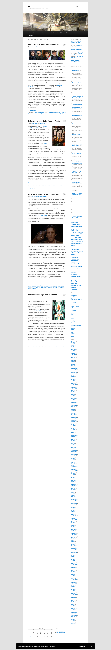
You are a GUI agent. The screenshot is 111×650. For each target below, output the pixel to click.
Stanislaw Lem (75, 282)
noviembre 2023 (74, 386)
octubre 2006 (73, 613)
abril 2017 (73, 493)
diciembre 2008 (74, 579)
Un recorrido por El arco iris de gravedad (76, 42)
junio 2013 (73, 556)
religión (50, 348)
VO (71, 335)
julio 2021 (73, 424)
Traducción (73, 333)
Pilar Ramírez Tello (56, 287)
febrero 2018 (73, 480)
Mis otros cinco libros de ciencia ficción (43, 44)
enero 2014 (73, 547)
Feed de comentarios (60, 632)
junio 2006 (73, 619)
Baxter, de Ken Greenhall (77, 115)
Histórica (72, 307)
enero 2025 (73, 367)
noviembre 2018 (74, 468)
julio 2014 (73, 538)
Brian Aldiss (73, 233)
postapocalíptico (31, 188)
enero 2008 (73, 593)
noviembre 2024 (74, 369)
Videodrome (62, 287)
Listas (72, 314)
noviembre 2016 (74, 500)
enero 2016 (73, 514)
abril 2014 (73, 543)
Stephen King (74, 283)
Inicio (30, 32)
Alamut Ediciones (74, 222)
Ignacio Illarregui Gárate (44, 296)
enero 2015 (73, 530)
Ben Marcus (51, 112)
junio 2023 (73, 393)
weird (29, 288)
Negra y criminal (74, 320)
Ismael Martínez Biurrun (42, 196)
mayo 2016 (73, 508)
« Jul (33, 638)
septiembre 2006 (74, 615)
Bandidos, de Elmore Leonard (77, 63)
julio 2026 (73, 342)
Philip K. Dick (76, 266)
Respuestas (34, 114)
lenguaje (41, 348)
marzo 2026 (73, 348)
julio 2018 (73, 473)
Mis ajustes (82, 646)
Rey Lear (36, 188)
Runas (72, 278)
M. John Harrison (74, 257)
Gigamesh (78, 243)
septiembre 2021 (74, 421)
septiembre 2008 (74, 583)
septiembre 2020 (74, 438)
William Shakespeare (42, 188)
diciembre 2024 (74, 368)
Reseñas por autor (50, 32)
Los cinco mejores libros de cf (38, 112)
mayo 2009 (73, 578)
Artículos (34, 32)
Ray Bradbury (74, 274)
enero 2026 (73, 350)
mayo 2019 (73, 459)
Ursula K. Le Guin (76, 285)
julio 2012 (73, 571)
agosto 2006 (73, 616)
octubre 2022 (73, 403)
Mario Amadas (42, 123)
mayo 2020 (73, 443)
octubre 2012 (73, 567)
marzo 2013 (73, 560)
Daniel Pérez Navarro (45, 285)
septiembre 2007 (74, 598)
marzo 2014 (73, 544)
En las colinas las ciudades (39, 286)
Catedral (59, 283)
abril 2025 (73, 363)
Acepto (90, 646)
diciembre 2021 (74, 417)
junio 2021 (73, 425)
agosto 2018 (73, 472)
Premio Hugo (74, 271)
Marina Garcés (41, 287)
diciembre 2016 (74, 499)
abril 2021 (73, 428)
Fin (31, 113)
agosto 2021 (73, 423)
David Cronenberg (52, 285)
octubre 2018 (73, 469)
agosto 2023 (73, 390)
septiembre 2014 (74, 536)
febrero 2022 (73, 414)
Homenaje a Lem (74, 309)
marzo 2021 (73, 429)
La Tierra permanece (54, 187)
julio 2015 (73, 522)
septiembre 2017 (74, 487)
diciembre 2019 (74, 450)
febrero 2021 (73, 431)
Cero (62, 283)
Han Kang (34, 113)
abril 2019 (73, 461)
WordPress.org (59, 633)
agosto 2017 (73, 488)
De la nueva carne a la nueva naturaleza (43, 194)
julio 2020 (73, 440)
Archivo (57, 32)
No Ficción (73, 321)
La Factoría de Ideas (75, 256)
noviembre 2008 (74, 581)
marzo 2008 (73, 590)
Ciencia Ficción (36, 185)
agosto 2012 (73, 570)
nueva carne (50, 287)
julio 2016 (73, 506)
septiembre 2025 (74, 356)
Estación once (41, 187)
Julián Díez (81, 251)
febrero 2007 (73, 608)
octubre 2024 (73, 371)
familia (48, 286)
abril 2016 (73, 510)
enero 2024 (73, 383)
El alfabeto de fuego (60, 285)
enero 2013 (73, 563)
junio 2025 (73, 360)
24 (30, 636)
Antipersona (50, 283)
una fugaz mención (45, 126)
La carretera (73, 254)
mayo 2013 (73, 558)
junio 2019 (73, 458)
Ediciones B (74, 239)
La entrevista (38, 113)
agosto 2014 (73, 537)
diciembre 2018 (74, 466)
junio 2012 (73, 573)
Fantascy (76, 241)
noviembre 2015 (74, 517)
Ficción (72, 305)
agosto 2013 (73, 553)
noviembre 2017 (74, 484)
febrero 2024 (73, 382)
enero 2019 (73, 465)
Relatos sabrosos (74, 330)
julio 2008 (73, 585)
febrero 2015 (73, 529)
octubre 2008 (73, 582)
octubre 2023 (73, 387)
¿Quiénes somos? (68, 32)
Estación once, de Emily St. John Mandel (44, 121)
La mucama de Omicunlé (45, 113)
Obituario (72, 322)
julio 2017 (73, 489)
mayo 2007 (73, 604)
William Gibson (74, 289)
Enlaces (61, 32)
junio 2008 (73, 586)
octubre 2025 (73, 354)
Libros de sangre (35, 287)
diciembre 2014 (74, 532)
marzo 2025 (73, 364)
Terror (37, 283)
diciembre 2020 (74, 433)
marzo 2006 (73, 623)
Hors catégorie (73, 310)
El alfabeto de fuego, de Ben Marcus (42, 294)
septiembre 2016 (74, 503)
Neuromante (73, 262)
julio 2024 (73, 375)
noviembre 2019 (74, 451)
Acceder (58, 629)
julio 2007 (73, 601)
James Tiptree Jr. (74, 251)
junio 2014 (73, 540)
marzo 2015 (73, 528)
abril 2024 (73, 379)
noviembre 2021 (74, 418)
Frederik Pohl (80, 241)
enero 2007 (73, 609)
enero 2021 (73, 432)
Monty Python (45, 348)
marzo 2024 (73, 380)
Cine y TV (73, 296)
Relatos (34, 283)
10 (30, 633)
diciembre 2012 (74, 564)
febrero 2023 (73, 398)
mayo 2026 (73, 345)
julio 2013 (73, 555)
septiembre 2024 (74, 372)
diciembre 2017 (74, 483)
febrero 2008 (73, 592)
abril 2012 (73, 575)
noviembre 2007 (74, 596)
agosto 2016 (73, 504)
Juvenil (72, 313)
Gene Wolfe (73, 243)
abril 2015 (73, 526)
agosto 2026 (73, 341)
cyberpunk (73, 237)
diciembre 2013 (74, 548)
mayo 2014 (73, 541)
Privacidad (31, 35)
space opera (74, 280)
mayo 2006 (73, 620)
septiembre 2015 (74, 519)
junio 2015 (73, 523)
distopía (78, 237)
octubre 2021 (73, 420)
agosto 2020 (73, 439)
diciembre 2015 (74, 515)
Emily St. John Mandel (35, 187)
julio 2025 (73, 358)
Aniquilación (45, 283)
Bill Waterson (50, 185)
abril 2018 (73, 477)
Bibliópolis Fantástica (77, 232)
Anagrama (73, 226)
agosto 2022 (73, 406)
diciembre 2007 (74, 594)
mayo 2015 (73, 525)
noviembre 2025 (74, 353)
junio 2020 (73, 442)
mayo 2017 (73, 492)
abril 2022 (73, 412)
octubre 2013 (73, 551)
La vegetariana (53, 113)
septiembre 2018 (74, 470)
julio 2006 (73, 617)
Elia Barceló (79, 239)
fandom (72, 241)
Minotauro (75, 259)
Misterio (72, 318)
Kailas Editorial (47, 187)
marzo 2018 (73, 478)
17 (30, 635)
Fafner (45, 286)
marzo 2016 (73, 511)
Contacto (76, 32)
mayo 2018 (73, 476)
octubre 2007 (73, 597)
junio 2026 (73, 343)
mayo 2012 (73, 574)
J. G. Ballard (37, 348)
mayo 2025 (73, 361)
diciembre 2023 (74, 384)
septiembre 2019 (74, 454)
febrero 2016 (73, 513)
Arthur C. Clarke (73, 228)
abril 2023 (73, 395)
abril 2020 (73, 444)
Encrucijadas (73, 302)
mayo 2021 (73, 427)
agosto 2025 (73, 357)
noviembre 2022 (74, 402)
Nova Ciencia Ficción (76, 264)
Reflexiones (73, 328)
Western (72, 336)
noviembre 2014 (74, 533)
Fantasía (72, 303)
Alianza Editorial (75, 224)
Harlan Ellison (73, 245)
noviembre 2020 (74, 435)
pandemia (60, 187)
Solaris (75, 278)
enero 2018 (73, 481)
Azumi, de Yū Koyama (76, 134)
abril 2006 (73, 622)
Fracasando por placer (75, 306)
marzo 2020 (73, 446)
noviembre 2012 (74, 566)
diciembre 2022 (74, 401)
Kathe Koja (52, 286)
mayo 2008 (73, 588)
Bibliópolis (74, 230)
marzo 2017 (73, 495)
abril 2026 (73, 346)
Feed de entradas (59, 631)
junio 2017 (73, 491)
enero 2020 (73, 448)
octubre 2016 (73, 502)
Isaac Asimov (75, 247)
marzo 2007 (73, 607)
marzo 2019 (73, 462)
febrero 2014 (73, 545)
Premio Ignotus (73, 272)
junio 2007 (73, 603)
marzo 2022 (73, 413)
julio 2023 (73, 391)
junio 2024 (73, 376)
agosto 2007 (73, 600)
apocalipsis (45, 346)
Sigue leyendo (32, 110)
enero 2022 (73, 416)
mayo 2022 (73, 410)
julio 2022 (73, 408)
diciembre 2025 (74, 352)
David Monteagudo (56, 112)
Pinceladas (73, 324)
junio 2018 (73, 474)
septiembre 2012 (74, 568)
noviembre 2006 (74, 612)
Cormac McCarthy (37, 285)
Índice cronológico (41, 32)
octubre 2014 (73, 534)
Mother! (45, 287)
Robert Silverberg (76, 276)
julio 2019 (73, 457)
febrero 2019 (73, 463)
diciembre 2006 (74, 611)
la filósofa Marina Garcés (41, 215)
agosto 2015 (73, 521)
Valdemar (73, 287)
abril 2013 (73, 559)
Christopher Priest (79, 233)
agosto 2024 (73, 373)
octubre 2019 (73, 452)
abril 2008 (73, 589)
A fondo (72, 294)
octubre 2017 (73, 485)
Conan (32, 285)
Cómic (72, 298)
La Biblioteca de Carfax (58, 286)
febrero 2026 (73, 349)
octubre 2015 (73, 518)
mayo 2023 (73, 394)
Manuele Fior (59, 113)
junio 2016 (73, 507)
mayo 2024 (73, 377)
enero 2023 (73, 399)
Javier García (40, 46)
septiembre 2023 (74, 388)
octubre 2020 (73, 436)
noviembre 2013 (74, 549)
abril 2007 (73, 605)
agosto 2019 (73, 455)
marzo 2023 (73, 397)
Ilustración (73, 311)
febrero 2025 (73, 365)
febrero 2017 (73, 496)
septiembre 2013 (74, 552)
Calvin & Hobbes (56, 185)
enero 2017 (73, 497)
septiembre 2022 (74, 405)
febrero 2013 (73, 562)
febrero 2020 (73, 447)
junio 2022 (73, 409)
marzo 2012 (73, 577)
